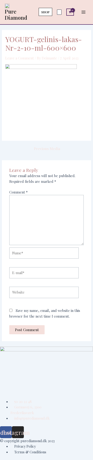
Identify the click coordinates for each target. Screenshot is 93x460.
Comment (18, 192)
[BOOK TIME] (59, 12)
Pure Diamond (16, 14)
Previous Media (47, 148)
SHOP (45, 12)
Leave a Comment (19, 58)
